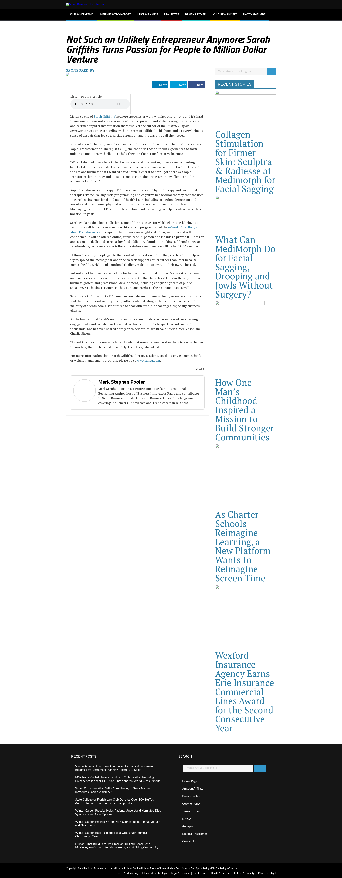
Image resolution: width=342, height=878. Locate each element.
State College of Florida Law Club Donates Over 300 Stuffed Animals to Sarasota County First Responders (114, 801)
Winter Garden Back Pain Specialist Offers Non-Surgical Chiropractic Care (111, 834)
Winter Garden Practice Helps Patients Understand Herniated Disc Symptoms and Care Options (118, 812)
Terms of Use (191, 811)
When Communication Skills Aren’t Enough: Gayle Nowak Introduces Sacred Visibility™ (112, 790)
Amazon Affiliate (192, 788)
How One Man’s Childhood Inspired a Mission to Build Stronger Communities (244, 409)
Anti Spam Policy (200, 868)
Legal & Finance (147, 14)
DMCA (186, 818)
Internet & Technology (115, 14)
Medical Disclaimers (177, 868)
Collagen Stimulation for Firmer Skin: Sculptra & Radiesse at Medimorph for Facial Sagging (245, 161)
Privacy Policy (191, 796)
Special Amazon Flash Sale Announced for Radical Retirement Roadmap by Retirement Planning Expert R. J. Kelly (114, 768)
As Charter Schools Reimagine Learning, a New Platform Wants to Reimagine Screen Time (243, 546)
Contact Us (189, 841)
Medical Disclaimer (194, 833)
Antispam (188, 826)
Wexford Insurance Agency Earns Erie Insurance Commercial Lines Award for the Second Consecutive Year (244, 691)
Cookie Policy (191, 803)
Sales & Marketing (81, 14)
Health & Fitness (196, 14)
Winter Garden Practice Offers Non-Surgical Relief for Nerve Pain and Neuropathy (117, 823)
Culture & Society (225, 14)
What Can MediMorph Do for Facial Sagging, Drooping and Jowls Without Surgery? (245, 266)
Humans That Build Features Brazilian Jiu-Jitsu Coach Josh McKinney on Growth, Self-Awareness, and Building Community (116, 846)
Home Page (189, 781)
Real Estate (171, 14)
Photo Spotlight (254, 14)
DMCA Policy (218, 868)
